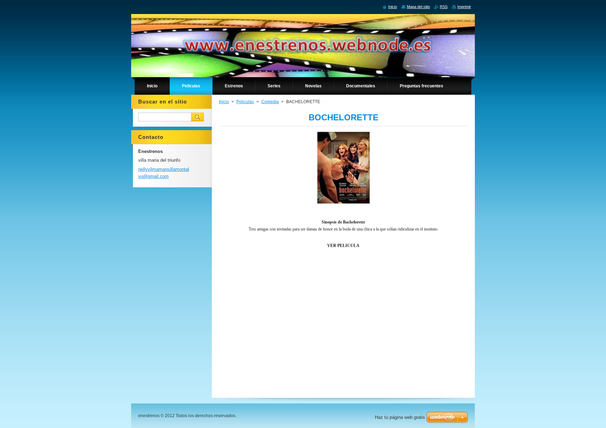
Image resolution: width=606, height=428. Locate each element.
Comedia (270, 102)
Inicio (224, 102)
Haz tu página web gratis (400, 417)
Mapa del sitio (418, 7)
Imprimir (464, 7)
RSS (443, 7)
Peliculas (245, 102)
